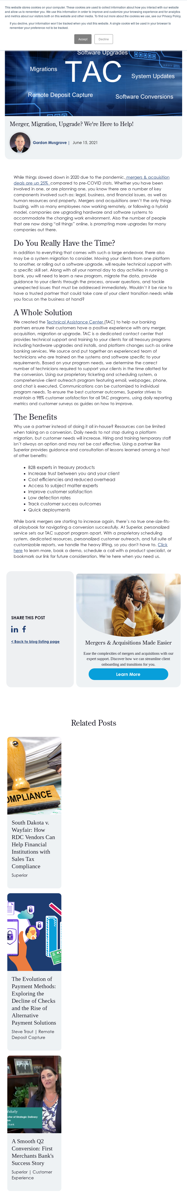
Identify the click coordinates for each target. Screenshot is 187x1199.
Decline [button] (104, 39)
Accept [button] (82, 39)
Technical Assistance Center (75, 322)
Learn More (128, 674)
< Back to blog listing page (35, 641)
